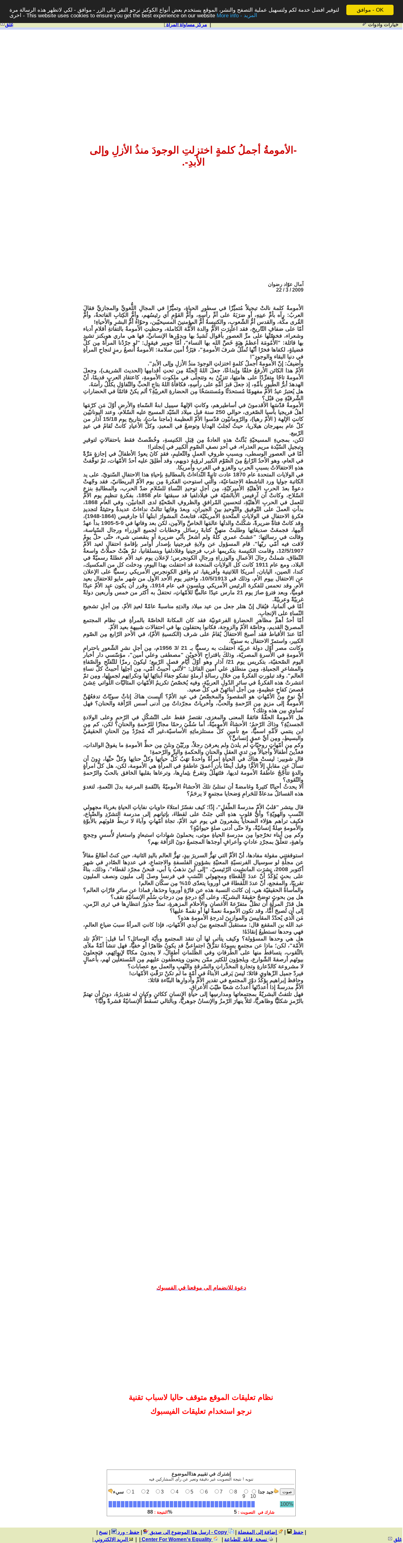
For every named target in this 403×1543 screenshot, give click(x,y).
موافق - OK (370, 10)
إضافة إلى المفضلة (258, 1532)
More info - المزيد (237, 16)
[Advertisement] (201, 79)
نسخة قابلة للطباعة (246, 1539)
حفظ (298, 1532)
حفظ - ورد (127, 1532)
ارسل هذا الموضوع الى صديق (179, 1532)
